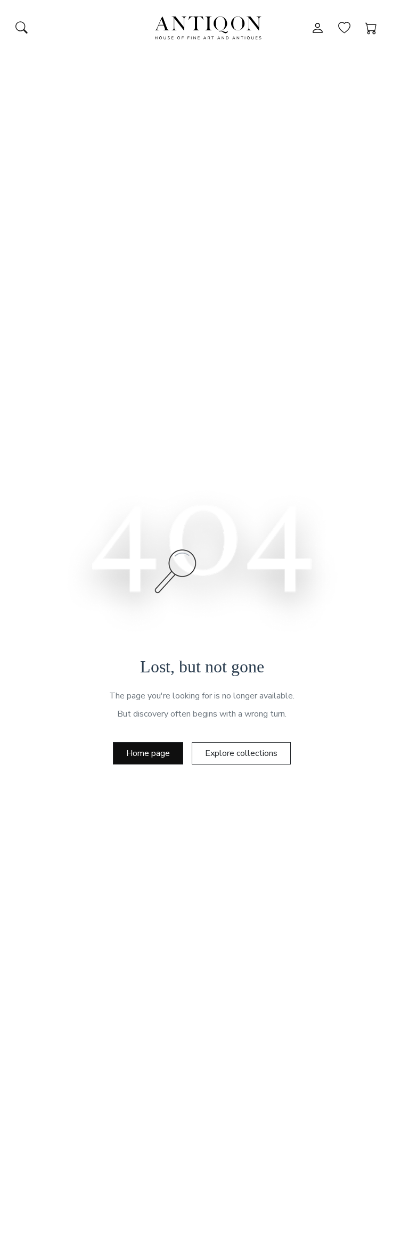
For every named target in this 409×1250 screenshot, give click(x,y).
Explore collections (241, 753)
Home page (148, 753)
